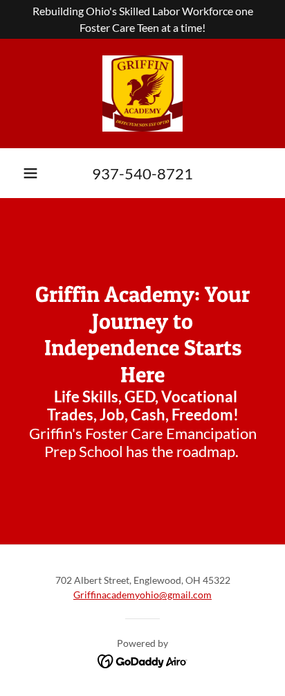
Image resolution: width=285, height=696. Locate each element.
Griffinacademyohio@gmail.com (142, 594)
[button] (30, 173)
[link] (142, 93)
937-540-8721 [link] (142, 173)
